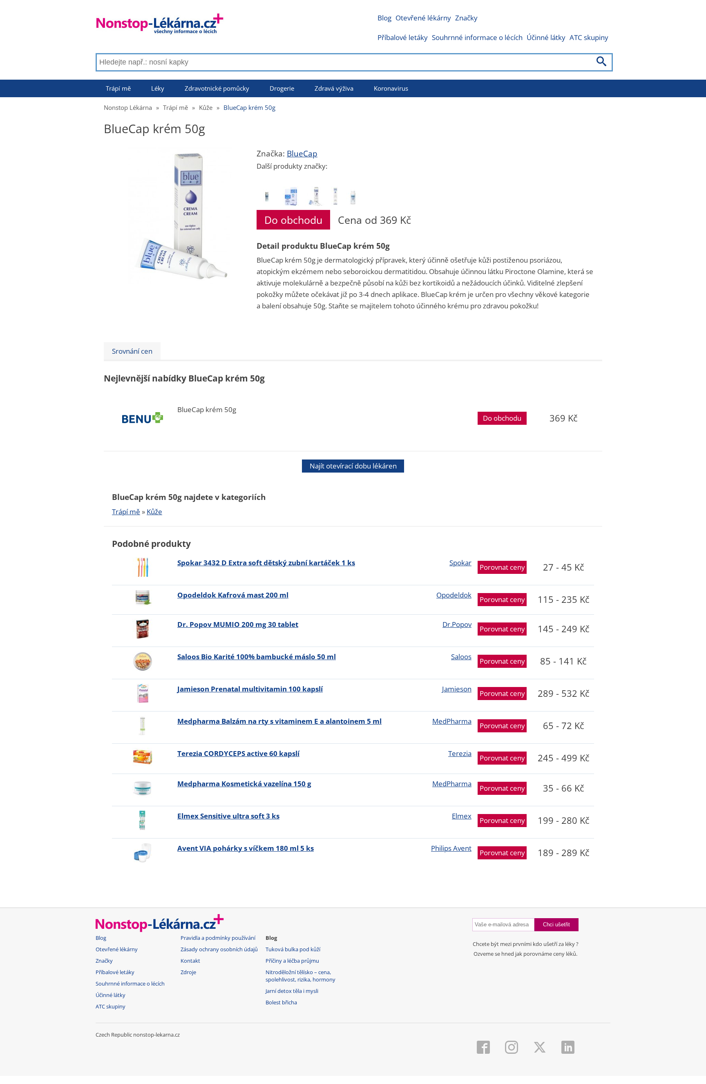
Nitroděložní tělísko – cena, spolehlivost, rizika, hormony (300, 976)
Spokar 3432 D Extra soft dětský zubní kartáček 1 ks (266, 562)
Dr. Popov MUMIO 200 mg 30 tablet (237, 624)
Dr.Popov (456, 624)
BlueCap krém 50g (249, 107)
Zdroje (188, 972)
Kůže (205, 107)
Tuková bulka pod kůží (293, 949)
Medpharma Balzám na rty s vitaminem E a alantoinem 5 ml (279, 721)
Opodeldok (453, 595)
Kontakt (190, 960)
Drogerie (282, 88)
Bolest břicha (281, 1002)
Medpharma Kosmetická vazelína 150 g (244, 783)
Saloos (461, 656)
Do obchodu (293, 220)
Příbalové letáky (403, 37)
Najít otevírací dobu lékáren (353, 466)
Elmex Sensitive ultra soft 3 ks (228, 816)
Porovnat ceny (502, 567)
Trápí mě (118, 88)
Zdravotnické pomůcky (217, 88)
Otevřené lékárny (423, 17)
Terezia (459, 753)
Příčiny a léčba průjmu (292, 960)
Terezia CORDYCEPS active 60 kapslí (238, 753)
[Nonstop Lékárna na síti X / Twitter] (539, 1048)
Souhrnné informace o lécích (477, 37)
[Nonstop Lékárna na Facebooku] (483, 1048)
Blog (384, 17)
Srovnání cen (132, 351)
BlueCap (302, 153)
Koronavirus (391, 88)
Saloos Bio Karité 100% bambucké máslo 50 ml (256, 656)
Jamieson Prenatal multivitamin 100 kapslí (250, 689)
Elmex (461, 816)
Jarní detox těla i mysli (292, 991)
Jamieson (456, 689)
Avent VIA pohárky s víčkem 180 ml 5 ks (245, 848)
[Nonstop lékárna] (160, 25)
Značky (466, 17)
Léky (157, 88)
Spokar (460, 562)
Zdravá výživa (334, 88)
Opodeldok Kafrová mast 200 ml (232, 595)
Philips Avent (451, 848)
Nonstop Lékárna (128, 107)
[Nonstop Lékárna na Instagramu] (511, 1048)
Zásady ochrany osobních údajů (219, 949)
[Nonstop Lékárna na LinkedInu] (567, 1048)
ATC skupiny (589, 37)
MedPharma (451, 721)
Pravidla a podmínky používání (218, 938)
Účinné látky (546, 37)
